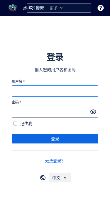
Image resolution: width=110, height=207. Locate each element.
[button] (100, 8)
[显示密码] (93, 112)
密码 (16, 102)
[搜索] (31, 8)
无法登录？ (55, 160)
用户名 (18, 81)
